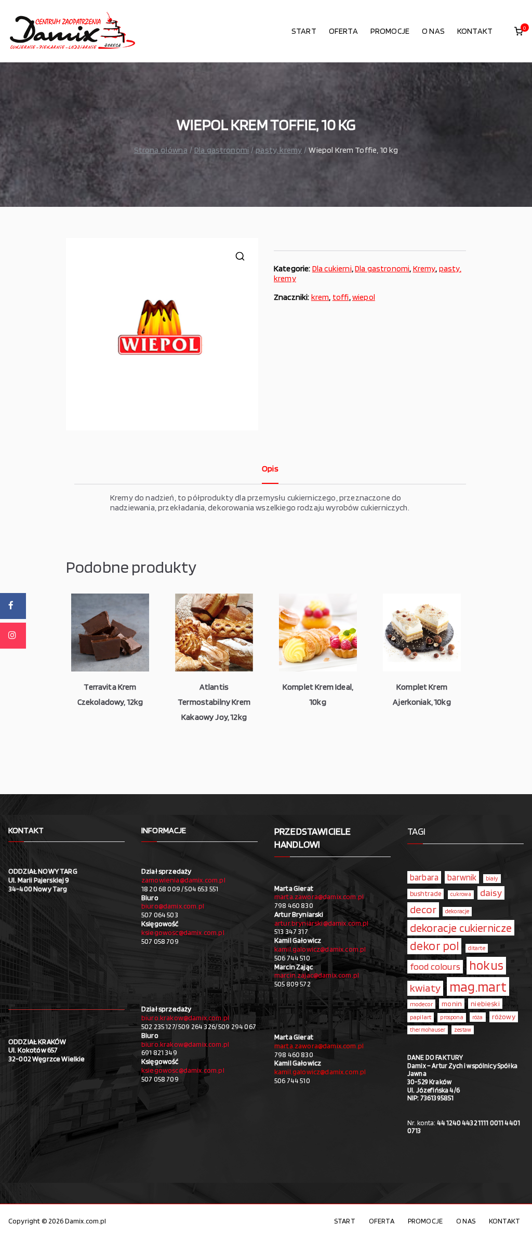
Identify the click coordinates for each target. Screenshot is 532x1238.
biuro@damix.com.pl (172, 906)
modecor (421, 1004)
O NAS (433, 31)
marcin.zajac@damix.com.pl (316, 975)
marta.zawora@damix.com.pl (319, 896)
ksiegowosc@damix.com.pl (182, 932)
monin (452, 1003)
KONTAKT (475, 31)
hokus (486, 965)
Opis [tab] (270, 468)
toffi (340, 297)
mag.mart (478, 986)
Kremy (424, 268)
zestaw (462, 1029)
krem (320, 297)
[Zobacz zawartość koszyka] (518, 31)
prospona (451, 1017)
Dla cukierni (332, 268)
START (303, 31)
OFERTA (343, 31)
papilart (420, 1017)
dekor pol (434, 946)
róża (477, 1017)
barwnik (461, 877)
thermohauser (427, 1029)
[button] (240, 256)
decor (423, 909)
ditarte (476, 948)
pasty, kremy (279, 150)
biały (492, 878)
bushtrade (425, 893)
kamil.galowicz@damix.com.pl (320, 949)
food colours (435, 966)
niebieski (485, 1003)
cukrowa (460, 894)
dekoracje (457, 911)
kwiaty (425, 987)
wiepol (363, 297)
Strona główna (161, 150)
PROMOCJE (389, 31)
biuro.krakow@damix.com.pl (185, 1017)
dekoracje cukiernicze (461, 927)
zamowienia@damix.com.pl (183, 880)
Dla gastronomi (221, 150)
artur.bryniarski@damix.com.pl (321, 923)
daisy (491, 892)
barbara (424, 877)
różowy (503, 1016)
